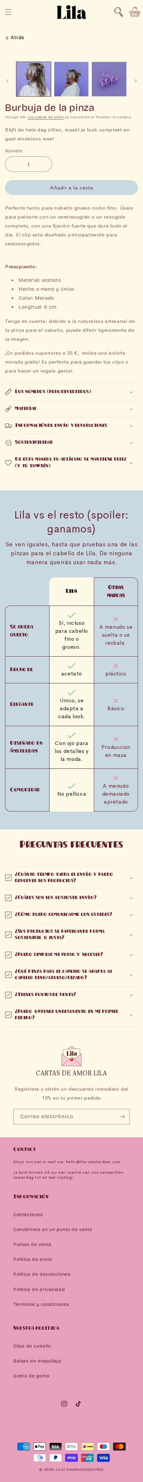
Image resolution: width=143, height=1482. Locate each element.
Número (13, 151)
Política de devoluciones (41, 1274)
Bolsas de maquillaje (37, 1361)
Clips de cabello (32, 1346)
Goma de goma (31, 1376)
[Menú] (8, 12)
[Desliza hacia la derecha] (135, 81)
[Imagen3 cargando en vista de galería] (109, 79)
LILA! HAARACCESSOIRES (80, 1469)
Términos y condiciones (41, 1304)
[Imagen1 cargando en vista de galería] (33, 79)
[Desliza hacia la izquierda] (7, 81)
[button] (118, 12)
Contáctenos (28, 1214)
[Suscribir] (122, 1116)
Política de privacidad (39, 1289)
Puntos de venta (32, 1244)
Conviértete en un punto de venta (52, 1229)
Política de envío (32, 1259)
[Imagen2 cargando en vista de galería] (71, 79)
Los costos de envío (46, 117)
